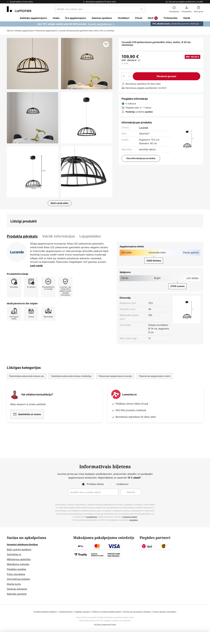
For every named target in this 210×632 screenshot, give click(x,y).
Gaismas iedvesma (17, 588)
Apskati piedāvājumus (100, 24)
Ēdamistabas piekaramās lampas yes (26, 376)
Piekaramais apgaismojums (46, 30)
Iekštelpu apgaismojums (24, 30)
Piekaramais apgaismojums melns (154, 376)
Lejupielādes (90, 236)
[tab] (22, 236)
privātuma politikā (130, 517)
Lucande (143, 127)
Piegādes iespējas (16, 569)
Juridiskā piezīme (66, 612)
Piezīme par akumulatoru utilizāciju (137, 612)
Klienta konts (14, 584)
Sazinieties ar (14, 554)
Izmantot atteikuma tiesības (22, 544)
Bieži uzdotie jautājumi (19, 549)
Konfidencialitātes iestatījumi (45, 612)
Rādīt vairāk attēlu (59, 203)
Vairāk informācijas (58, 236)
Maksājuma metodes (18, 564)
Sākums (10, 30)
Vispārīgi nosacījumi (82, 612)
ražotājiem (133, 520)
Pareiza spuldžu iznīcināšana (164, 612)
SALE (151, 18)
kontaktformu (91, 517)
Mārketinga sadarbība (19, 559)
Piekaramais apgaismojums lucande (115, 376)
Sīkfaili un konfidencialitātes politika (106, 612)
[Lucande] (17, 252)
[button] (32, 117)
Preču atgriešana (16, 574)
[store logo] (19, 9)
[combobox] (100, 9)
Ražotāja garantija (16, 593)
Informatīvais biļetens (18, 579)
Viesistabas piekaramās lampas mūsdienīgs (71, 376)
